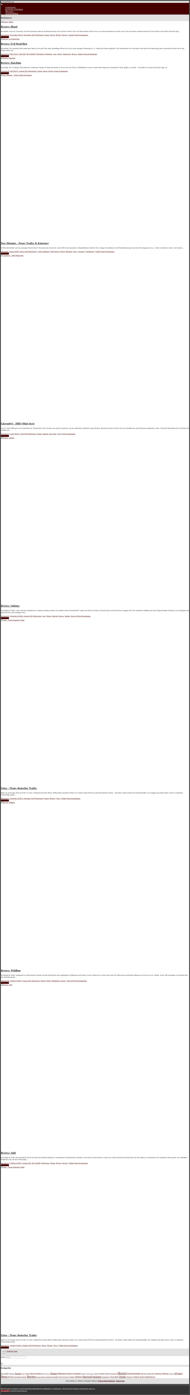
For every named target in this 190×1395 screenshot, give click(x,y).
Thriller (97, 252)
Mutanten (69, 252)
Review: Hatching (11, 62)
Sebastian (4, 35)
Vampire (71, 35)
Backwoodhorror (36, 1374)
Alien (22, 1373)
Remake (24, 1377)
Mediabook (56, 981)
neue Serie (52, 434)
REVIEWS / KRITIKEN (14, 9)
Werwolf (70, 981)
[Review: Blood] (7, 22)
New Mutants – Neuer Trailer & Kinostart (25, 243)
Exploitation (76, 1374)
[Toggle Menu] (2, 4)
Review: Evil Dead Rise (14, 43)
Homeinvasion (113, 1374)
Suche (3, 1357)
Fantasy (83, 1374)
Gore (54, 54)
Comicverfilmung (43, 252)
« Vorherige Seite (11, 1351)
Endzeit (69, 1374)
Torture (136, 1377)
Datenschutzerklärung (106, 1381)
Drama (47, 35)
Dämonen (48, 54)
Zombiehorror (149, 1377)
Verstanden (5, 1391)
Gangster (96, 1374)
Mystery (58, 35)
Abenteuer (11, 1374)
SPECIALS (9, 11)
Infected (45, 434)
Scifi (60, 1377)
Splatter (80, 54)
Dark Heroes (54, 252)
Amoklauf (27, 1374)
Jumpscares (67, 54)
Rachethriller (18, 1377)
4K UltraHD (31, 54)
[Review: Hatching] (8, 58)
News (75, 252)
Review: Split (8, 1152)
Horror (52, 35)
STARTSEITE (10, 7)
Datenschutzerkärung (18, 1391)
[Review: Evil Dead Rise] (10, 39)
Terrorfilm (114, 1377)
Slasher (72, 1377)
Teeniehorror (89, 252)
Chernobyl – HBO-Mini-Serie (18, 423)
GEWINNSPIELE (11, 13)
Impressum (120, 1381)
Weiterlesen (5, 37)
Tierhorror (129, 1377)
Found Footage (90, 1373)
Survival (74, 616)
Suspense (81, 252)
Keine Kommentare (81, 35)
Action (18, 1373)
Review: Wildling (11, 970)
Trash (142, 1377)
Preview (11, 1377)
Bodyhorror (40, 35)
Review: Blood (9, 26)
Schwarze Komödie (52, 1377)
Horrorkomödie (133, 1373)
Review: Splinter (10, 605)
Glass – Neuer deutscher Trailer (19, 788)
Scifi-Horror (65, 1377)
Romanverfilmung (41, 1377)
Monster (165, 1374)
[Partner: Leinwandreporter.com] (2, 1364)
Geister (102, 1374)
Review (64, 35)
